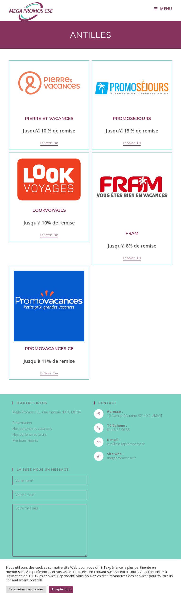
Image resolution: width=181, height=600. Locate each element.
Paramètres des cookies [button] (26, 589)
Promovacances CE (49, 348)
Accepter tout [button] (61, 589)
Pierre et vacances (49, 118)
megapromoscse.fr (121, 458)
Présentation (22, 422)
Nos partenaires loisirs (29, 434)
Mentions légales (25, 440)
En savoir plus (49, 143)
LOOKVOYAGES (49, 210)
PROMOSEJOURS (132, 118)
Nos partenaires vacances (32, 428)
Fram (132, 233)
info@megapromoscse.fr (125, 444)
